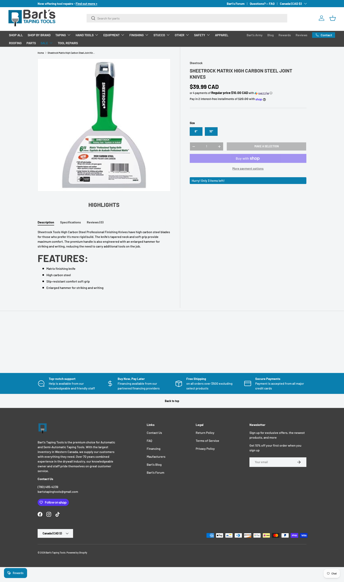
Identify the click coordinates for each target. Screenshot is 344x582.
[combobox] (187, 18)
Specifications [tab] (70, 222)
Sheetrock (196, 63)
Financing (153, 448)
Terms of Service (207, 440)
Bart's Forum (235, 3)
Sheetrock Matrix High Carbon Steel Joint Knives (71, 52)
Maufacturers (156, 456)
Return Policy (205, 432)
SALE (44, 43)
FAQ (149, 440)
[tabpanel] (104, 260)
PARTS (31, 43)
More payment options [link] (248, 168)
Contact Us (154, 432)
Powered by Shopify (76, 552)
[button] (332, 18)
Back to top (172, 401)
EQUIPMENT (111, 35)
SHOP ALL (16, 35)
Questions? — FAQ (262, 3)
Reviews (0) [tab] (95, 222)
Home (41, 52)
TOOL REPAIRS (68, 43)
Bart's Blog (154, 464)
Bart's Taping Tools (55, 552)
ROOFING (15, 43)
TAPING (60, 35)
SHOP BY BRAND (39, 35)
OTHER (179, 35)
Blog (270, 35)
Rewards (285, 35)
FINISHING (136, 35)
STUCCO (159, 35)
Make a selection (266, 146)
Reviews (301, 35)
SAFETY (199, 35)
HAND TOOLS (85, 35)
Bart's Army (255, 35)
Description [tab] (46, 222)
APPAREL (221, 35)
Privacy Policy (205, 448)
